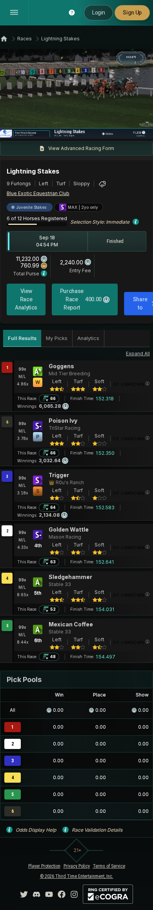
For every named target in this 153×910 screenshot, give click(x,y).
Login (98, 12)
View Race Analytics (26, 299)
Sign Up (132, 12)
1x (32, 128)
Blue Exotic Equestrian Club (38, 193)
